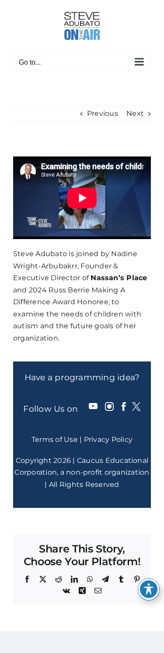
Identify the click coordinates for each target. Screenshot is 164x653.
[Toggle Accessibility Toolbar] (148, 589)
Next (135, 113)
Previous (102, 113)
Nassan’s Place (119, 278)
